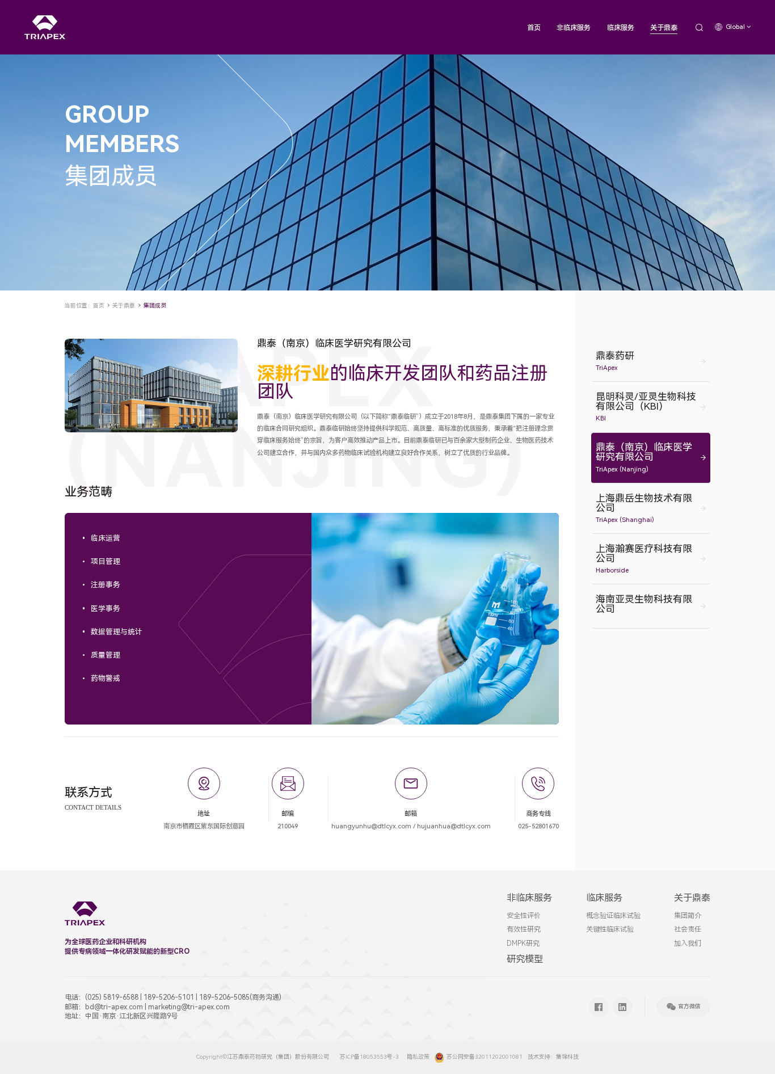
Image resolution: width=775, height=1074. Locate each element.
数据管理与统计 (116, 632)
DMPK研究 (523, 943)
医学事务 (105, 609)
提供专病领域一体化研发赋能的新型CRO (127, 951)
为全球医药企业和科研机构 (105, 942)
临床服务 (620, 28)
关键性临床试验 (610, 929)
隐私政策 (418, 1057)
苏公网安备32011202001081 (485, 1057)
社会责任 (687, 929)
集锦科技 (567, 1057)
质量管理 (105, 655)
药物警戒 (105, 679)
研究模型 (525, 959)
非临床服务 (574, 28)
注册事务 (105, 585)
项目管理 (105, 562)
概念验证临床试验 (613, 916)
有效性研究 (524, 929)
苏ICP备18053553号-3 (369, 1057)
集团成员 (155, 306)
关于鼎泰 (663, 28)
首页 (534, 28)
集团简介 (687, 916)
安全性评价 (524, 916)
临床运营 (105, 538)
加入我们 (687, 943)
